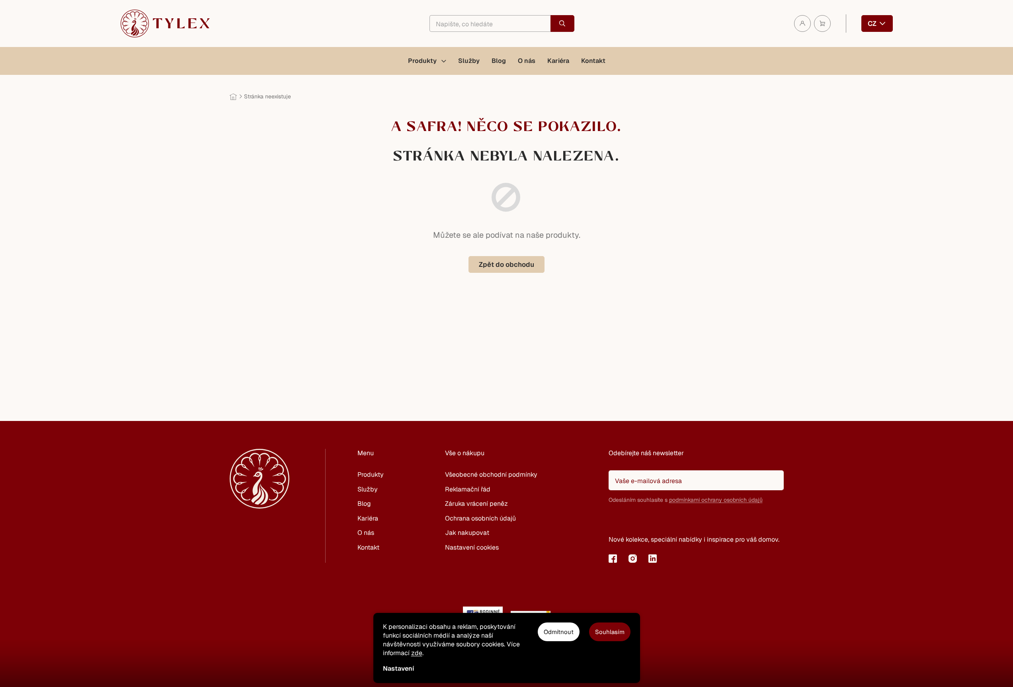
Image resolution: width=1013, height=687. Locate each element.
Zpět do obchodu (506, 264)
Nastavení (398, 668)
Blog (364, 503)
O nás (365, 532)
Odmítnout (559, 632)
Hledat (562, 23)
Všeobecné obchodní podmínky (491, 474)
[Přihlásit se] (618, 520)
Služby (367, 489)
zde (416, 653)
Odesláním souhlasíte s (686, 499)
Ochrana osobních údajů (480, 518)
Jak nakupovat (467, 532)
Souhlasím (610, 632)
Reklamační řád (467, 489)
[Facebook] (613, 558)
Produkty (370, 474)
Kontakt (368, 547)
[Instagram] (632, 558)
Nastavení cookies (472, 547)
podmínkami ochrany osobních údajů (716, 499)
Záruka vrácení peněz (476, 503)
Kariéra (367, 518)
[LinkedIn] (652, 558)
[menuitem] (427, 61)
